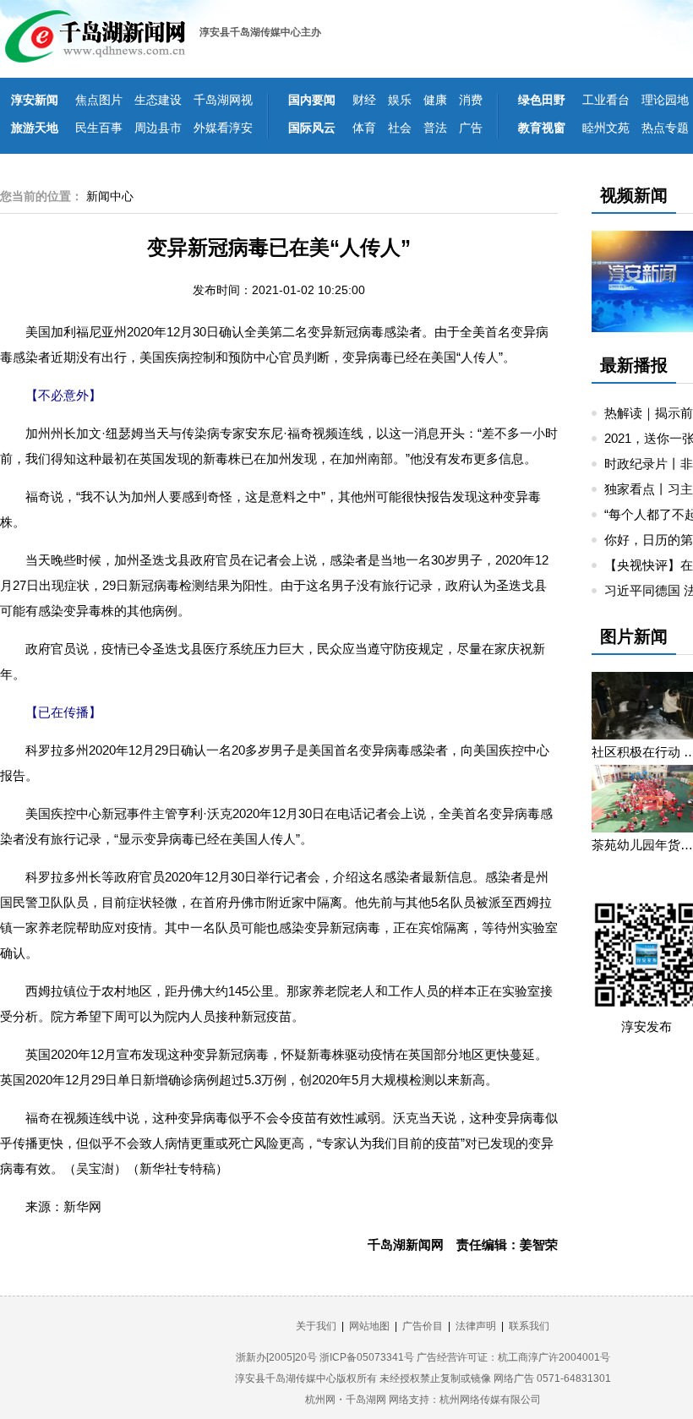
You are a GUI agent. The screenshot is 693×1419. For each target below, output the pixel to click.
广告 (471, 127)
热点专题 (665, 127)
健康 (435, 99)
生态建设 (158, 99)
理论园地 (665, 99)
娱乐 (400, 99)
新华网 (82, 1206)
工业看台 (606, 99)
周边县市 (158, 127)
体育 (364, 127)
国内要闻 (312, 99)
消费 (471, 99)
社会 (400, 127)
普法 (435, 127)
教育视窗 (541, 127)
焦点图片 (99, 99)
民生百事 (99, 127)
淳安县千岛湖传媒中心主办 (260, 32)
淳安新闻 (34, 99)
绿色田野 (541, 99)
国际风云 (312, 127)
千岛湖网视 (223, 99)
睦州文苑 (606, 127)
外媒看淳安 (223, 127)
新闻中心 (110, 196)
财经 (364, 99)
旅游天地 (34, 127)
